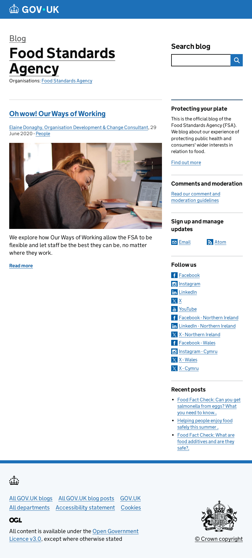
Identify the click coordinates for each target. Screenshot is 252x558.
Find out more (186, 162)
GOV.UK (130, 498)
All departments (29, 507)
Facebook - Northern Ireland (208, 317)
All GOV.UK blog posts (86, 498)
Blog (17, 38)
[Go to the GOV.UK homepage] (34, 9)
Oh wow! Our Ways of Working (57, 113)
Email (185, 242)
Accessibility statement (85, 507)
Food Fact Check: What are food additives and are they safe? (205, 441)
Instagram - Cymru (198, 351)
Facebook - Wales (197, 343)
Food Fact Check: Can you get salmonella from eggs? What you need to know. (209, 406)
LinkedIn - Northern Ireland (207, 326)
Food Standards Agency (62, 60)
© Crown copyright (219, 538)
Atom (220, 242)
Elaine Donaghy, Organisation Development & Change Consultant (78, 127)
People (43, 133)
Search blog (191, 46)
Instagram (189, 284)
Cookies (131, 507)
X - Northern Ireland (199, 334)
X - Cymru (189, 368)
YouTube (188, 309)
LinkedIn (188, 292)
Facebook (189, 275)
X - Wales (188, 360)
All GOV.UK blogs (31, 498)
